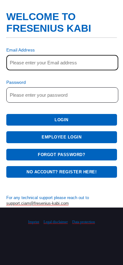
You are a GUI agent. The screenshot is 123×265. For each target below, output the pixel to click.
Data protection (83, 222)
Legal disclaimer (56, 222)
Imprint (33, 222)
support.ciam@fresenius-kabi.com (37, 203)
